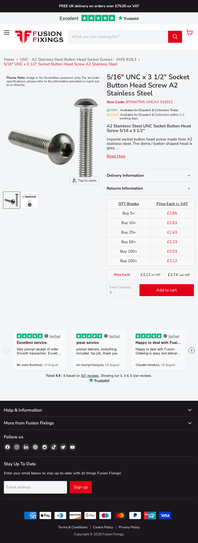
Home (9, 59)
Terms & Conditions (72, 527)
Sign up (81, 487)
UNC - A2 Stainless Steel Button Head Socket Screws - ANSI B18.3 (78, 59)
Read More (116, 156)
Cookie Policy (103, 527)
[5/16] (11, 200)
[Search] (175, 37)
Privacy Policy (129, 527)
